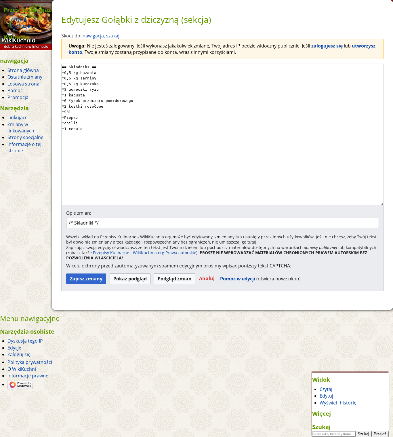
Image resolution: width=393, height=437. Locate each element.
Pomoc (15, 90)
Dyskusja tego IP (25, 341)
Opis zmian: (78, 213)
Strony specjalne (25, 137)
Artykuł (18, 19)
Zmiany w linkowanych (20, 127)
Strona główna (23, 70)
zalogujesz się (327, 46)
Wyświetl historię (338, 403)
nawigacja (93, 36)
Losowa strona (23, 84)
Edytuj (326, 396)
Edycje (14, 348)
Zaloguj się (18, 354)
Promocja (17, 97)
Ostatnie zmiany (24, 77)
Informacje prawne (27, 376)
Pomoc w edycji (237, 279)
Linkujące (17, 117)
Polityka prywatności (29, 362)
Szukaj (321, 427)
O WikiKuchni (21, 369)
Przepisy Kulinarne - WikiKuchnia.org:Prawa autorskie (144, 252)
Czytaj (326, 389)
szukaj (112, 36)
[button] (207, 278)
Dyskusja (20, 26)
